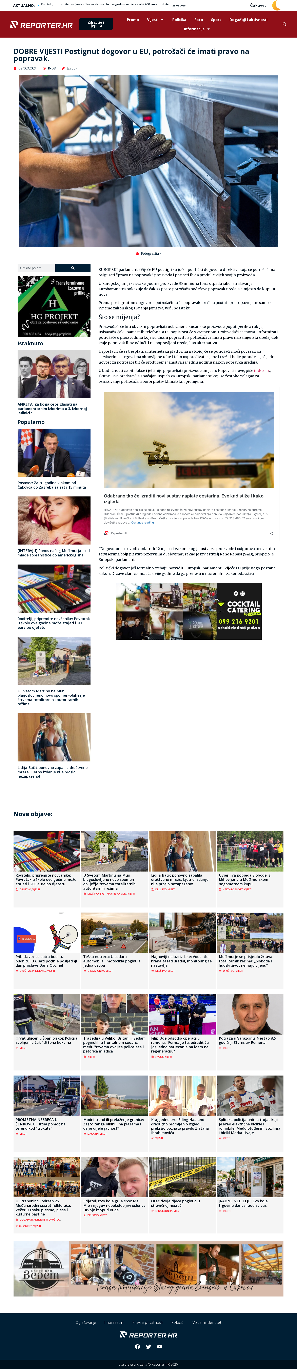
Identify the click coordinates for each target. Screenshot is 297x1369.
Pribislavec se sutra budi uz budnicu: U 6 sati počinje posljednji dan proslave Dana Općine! (46, 961)
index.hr (261, 370)
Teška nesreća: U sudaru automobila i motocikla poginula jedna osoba (112, 961)
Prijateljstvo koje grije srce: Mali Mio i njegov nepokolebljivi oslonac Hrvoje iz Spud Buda (114, 1205)
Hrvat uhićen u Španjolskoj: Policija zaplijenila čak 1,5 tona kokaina (47, 1040)
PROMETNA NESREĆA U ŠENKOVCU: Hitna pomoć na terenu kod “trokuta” (41, 1124)
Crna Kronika (96, 971)
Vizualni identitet (207, 1322)
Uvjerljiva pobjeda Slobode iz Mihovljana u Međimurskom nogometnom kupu (245, 879)
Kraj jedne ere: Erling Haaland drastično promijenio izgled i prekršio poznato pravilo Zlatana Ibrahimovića (180, 1126)
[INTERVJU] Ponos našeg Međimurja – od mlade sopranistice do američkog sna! (54, 552)
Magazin (93, 1134)
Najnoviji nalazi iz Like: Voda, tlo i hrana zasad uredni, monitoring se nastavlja (181, 961)
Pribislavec (39, 971)
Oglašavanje (86, 1322)
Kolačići (177, 1322)
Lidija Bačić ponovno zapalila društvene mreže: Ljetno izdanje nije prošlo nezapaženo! (53, 772)
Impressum (114, 1322)
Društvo (25, 889)
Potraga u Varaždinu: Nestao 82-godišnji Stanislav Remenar (247, 1040)
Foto (198, 19)
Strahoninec (24, 1226)
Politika (179, 19)
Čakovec (228, 889)
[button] (284, 24)
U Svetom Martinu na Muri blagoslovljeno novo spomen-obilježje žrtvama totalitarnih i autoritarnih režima (51, 698)
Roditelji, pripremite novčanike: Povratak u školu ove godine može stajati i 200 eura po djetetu (106, 4)
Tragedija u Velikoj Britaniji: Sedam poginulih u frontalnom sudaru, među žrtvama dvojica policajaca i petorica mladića (114, 1045)
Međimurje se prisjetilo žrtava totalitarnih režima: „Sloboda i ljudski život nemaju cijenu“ (245, 961)
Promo (133, 19)
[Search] (72, 268)
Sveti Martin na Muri (113, 893)
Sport (216, 19)
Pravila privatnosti (147, 1322)
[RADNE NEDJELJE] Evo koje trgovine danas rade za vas (243, 1203)
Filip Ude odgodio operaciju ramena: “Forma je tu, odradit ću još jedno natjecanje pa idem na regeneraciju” (180, 1045)
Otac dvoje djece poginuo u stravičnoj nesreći (175, 1203)
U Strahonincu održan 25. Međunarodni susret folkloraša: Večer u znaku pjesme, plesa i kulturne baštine (43, 1208)
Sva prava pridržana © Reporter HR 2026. (148, 1364)
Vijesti (152, 19)
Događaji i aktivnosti (248, 19)
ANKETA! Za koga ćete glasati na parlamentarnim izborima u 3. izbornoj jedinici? (52, 408)
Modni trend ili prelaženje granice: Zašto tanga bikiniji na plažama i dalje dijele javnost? (113, 1124)
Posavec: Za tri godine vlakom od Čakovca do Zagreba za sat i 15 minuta (52, 485)
